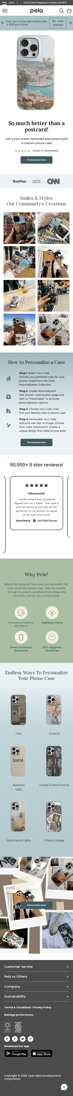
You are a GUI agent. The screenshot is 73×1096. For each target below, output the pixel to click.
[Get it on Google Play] (16, 1053)
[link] (36, 151)
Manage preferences (18, 1015)
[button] (53, 228)
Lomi (11, 2)
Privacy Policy (42, 1007)
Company (12, 986)
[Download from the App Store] (42, 1053)
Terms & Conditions (17, 1007)
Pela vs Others (15, 976)
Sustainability (15, 996)
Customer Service (18, 966)
